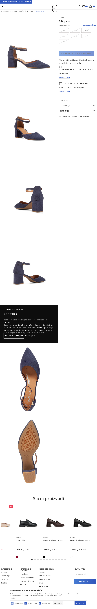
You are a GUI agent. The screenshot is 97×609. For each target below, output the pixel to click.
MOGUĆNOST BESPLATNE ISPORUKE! (16, 2)
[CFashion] (54, 8)
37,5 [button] (86, 31)
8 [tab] (53, 559)
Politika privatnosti (27, 578)
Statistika (32, 603)
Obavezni (19, 603)
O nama (4, 572)
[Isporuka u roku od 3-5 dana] (60, 66)
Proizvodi (13, 11)
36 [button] (64, 31)
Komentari (64, 111)
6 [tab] (47, 559)
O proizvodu (64, 100)
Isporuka (42, 572)
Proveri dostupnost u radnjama (74, 116)
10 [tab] (59, 559)
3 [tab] (38, 559)
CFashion (4, 11)
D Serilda (20, 540)
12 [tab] (65, 559)
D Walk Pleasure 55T (53, 540)
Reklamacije (43, 586)
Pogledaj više (63, 73)
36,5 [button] (75, 31)
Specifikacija (64, 106)
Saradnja (4, 579)
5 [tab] (44, 559)
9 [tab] (56, 559)
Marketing (46, 603)
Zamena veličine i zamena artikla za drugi (45, 579)
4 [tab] (41, 559)
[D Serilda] (28, 520)
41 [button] (64, 42)
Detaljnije (13, 598)
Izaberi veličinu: (65, 25)
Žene (27, 11)
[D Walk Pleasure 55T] (55, 520)
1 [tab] (32, 559)
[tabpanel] (28, 532)
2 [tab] (35, 559)
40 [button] (86, 36)
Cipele (32, 11)
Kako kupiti (24, 574)
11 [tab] (62, 559)
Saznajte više (13, 336)
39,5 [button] (75, 36)
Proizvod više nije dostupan (76, 53)
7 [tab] (50, 559)
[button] (11, 533)
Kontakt (4, 583)
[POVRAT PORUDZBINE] (60, 83)
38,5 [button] (64, 36)
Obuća (21, 11)
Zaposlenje (5, 576)
